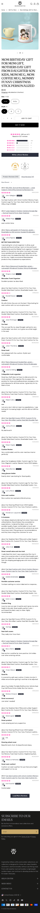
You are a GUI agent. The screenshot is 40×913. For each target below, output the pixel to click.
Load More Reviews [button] (20, 796)
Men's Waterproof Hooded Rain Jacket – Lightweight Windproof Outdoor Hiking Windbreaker (19, 267)
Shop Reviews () (27, 177)
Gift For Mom (13, 10)
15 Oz (15, 101)
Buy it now (20, 125)
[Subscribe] (36, 832)
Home (3, 10)
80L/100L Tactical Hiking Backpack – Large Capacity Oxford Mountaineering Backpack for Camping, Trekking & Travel (18, 190)
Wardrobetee (11, 909)
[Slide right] (22, 53)
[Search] (31, 4)
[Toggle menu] (2, 4)
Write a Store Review (20, 155)
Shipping (4, 92)
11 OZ (5, 101)
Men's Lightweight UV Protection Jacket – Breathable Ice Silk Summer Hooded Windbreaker (18, 231)
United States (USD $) (11, 895)
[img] (20, 134)
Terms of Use (25, 836)
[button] (11, 140)
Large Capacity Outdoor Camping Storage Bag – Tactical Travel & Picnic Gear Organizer (19, 212)
